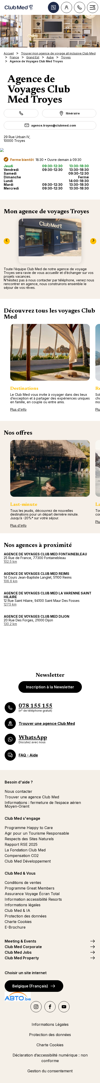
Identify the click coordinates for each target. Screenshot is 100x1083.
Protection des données (26, 916)
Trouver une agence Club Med (32, 797)
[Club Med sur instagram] (36, 1006)
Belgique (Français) (30, 986)
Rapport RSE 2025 (21, 844)
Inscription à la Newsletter (50, 687)
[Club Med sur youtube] (64, 1006)
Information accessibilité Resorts (33, 899)
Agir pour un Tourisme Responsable (37, 833)
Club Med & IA (17, 910)
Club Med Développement (28, 861)
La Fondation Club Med (25, 850)
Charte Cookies (18, 921)
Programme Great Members (29, 888)
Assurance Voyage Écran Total (32, 893)
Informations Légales (50, 1024)
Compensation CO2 (22, 855)
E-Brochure (15, 927)
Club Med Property (22, 958)
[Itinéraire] (50, 150)
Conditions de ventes (23, 882)
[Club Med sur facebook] (50, 1006)
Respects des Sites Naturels (29, 838)
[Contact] (79, 7)
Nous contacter (18, 791)
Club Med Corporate (23, 947)
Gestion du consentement (50, 1071)
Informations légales (22, 905)
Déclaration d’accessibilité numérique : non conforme (50, 1058)
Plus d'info (18, 409)
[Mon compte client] (66, 7)
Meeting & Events (20, 941)
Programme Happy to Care (29, 827)
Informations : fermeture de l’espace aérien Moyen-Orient (43, 804)
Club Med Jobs (18, 952)
